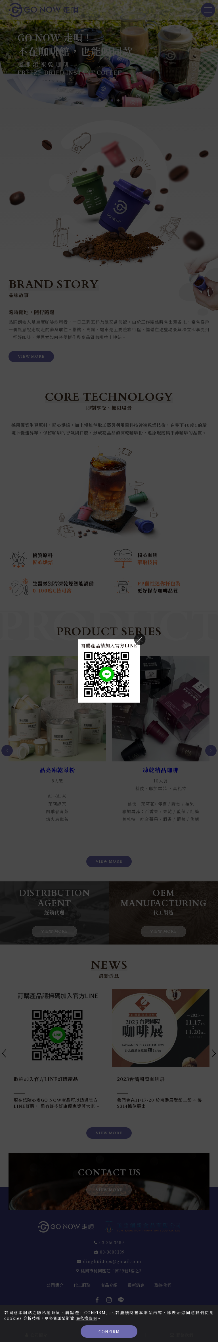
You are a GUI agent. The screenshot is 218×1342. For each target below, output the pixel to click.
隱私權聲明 (86, 1318)
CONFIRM (109, 1331)
